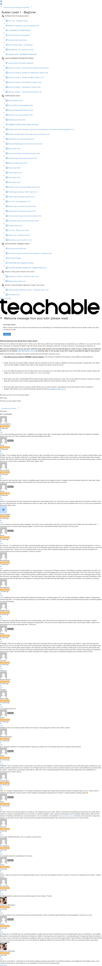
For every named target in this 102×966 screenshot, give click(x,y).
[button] (1, 2)
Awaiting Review (5, 426)
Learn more (7, 334)
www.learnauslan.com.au (66, 816)
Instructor (10, 440)
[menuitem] (1, 5)
